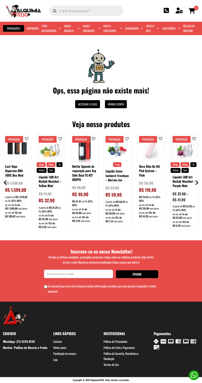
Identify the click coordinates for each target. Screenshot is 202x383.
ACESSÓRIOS (169, 28)
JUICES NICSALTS (69, 28)
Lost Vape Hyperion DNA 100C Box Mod (14, 171)
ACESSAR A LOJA (87, 104)
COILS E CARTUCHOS (109, 28)
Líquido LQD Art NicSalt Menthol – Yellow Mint (50, 181)
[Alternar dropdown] (59, 28)
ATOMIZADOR (131, 28)
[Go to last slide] (5, 182)
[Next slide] (196, 182)
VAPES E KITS (150, 28)
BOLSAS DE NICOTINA (189, 28)
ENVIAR (137, 274)
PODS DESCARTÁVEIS (49, 28)
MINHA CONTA (116, 104)
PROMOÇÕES (13, 28)
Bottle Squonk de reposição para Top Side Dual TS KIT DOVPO (84, 173)
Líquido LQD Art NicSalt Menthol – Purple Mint (184, 181)
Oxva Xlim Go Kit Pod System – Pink (149, 171)
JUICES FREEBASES (88, 28)
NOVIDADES (33, 28)
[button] (192, 11)
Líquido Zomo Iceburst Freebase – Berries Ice (117, 175)
